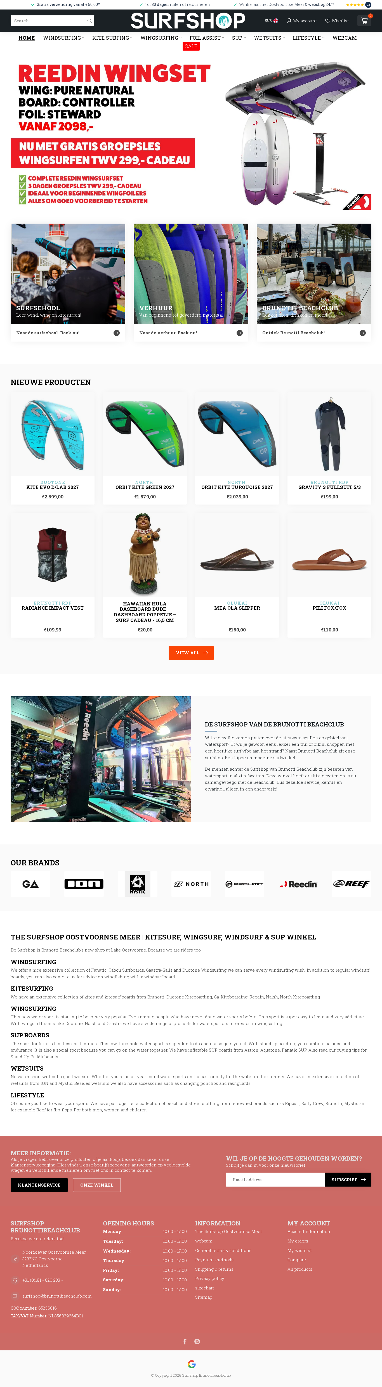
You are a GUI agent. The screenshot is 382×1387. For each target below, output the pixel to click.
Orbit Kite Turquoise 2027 (237, 487)
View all (187, 652)
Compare (296, 1259)
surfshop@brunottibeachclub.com (57, 1296)
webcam (204, 1241)
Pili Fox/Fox (329, 608)
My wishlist (299, 1250)
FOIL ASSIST (205, 37)
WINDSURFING (62, 37)
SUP (237, 37)
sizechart (204, 1288)
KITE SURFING (110, 37)
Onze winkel (97, 1185)
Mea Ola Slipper (237, 608)
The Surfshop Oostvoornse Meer (228, 1231)
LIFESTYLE (307, 37)
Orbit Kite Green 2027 (145, 487)
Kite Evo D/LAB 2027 (52, 487)
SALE (191, 46)
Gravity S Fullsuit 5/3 (329, 487)
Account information (308, 1231)
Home (26, 37)
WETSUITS (267, 37)
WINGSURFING (159, 37)
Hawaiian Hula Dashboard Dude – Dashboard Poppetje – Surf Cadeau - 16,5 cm (145, 612)
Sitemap (203, 1297)
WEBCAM (345, 37)
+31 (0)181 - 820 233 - (42, 1280)
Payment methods (214, 1259)
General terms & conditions (223, 1250)
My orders (297, 1241)
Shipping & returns (214, 1269)
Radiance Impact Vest (53, 608)
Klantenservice (39, 1185)
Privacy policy (209, 1278)
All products (299, 1269)
